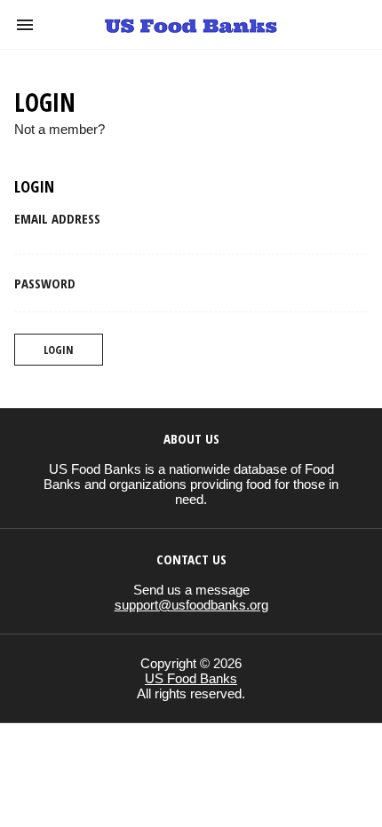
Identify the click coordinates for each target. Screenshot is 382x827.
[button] (25, 24)
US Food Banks (191, 678)
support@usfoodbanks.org (191, 604)
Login (59, 350)
